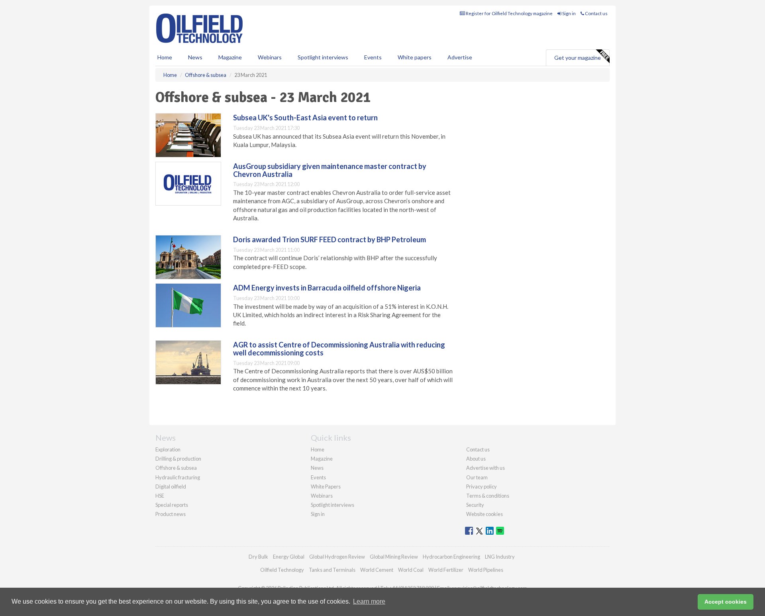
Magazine (230, 57)
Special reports (171, 505)
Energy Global (288, 556)
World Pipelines (485, 570)
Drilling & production (178, 458)
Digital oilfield (170, 486)
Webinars (270, 57)
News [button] (195, 57)
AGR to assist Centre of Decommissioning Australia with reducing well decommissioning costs (339, 348)
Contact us (596, 13)
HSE (159, 495)
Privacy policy (481, 486)
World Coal (411, 570)
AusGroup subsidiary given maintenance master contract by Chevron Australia (329, 170)
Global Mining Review (394, 556)
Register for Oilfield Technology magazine (509, 13)
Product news (170, 514)
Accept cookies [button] (725, 601)
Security (475, 505)
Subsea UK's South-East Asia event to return (305, 117)
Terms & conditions (487, 495)
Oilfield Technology (282, 570)
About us (476, 458)
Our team (477, 477)
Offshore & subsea (176, 468)
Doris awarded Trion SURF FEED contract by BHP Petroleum (329, 239)
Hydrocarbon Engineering (451, 556)
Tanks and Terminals (332, 570)
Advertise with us (485, 468)
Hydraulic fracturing (177, 477)
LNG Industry (500, 556)
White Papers (326, 486)
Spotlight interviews (323, 57)
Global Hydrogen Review (337, 556)
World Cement (376, 570)
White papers (415, 57)
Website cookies (484, 514)
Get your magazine (577, 57)
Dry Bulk (258, 556)
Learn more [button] (369, 601)
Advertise (459, 57)
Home (164, 57)
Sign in (568, 13)
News (317, 468)
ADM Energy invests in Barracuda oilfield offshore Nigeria (327, 287)
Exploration (167, 449)
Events (373, 57)
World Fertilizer (445, 570)
